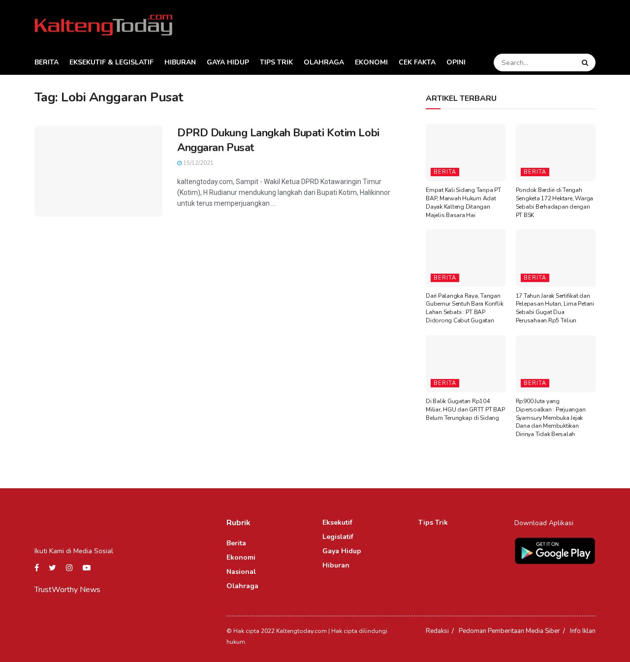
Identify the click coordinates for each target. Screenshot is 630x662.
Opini (456, 62)
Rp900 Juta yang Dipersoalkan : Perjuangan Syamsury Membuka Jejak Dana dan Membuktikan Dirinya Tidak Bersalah (551, 417)
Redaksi (437, 631)
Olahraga (324, 62)
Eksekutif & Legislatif (111, 62)
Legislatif (337, 536)
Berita (46, 62)
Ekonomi (371, 62)
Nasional (241, 571)
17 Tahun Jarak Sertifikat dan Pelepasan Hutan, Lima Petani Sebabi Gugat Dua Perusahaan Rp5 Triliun (555, 308)
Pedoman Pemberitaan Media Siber (509, 631)
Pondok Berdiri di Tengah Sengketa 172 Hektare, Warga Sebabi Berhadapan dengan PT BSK (555, 202)
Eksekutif (337, 522)
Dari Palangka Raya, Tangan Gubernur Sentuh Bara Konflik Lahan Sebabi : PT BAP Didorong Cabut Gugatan (464, 308)
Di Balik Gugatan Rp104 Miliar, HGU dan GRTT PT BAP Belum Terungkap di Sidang (465, 409)
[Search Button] (586, 62)
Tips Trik (276, 62)
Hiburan (180, 62)
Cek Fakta (417, 62)
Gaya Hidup (228, 62)
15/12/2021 (198, 163)
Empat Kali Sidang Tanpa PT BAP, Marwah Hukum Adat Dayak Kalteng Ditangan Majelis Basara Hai (463, 202)
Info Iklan (583, 631)
